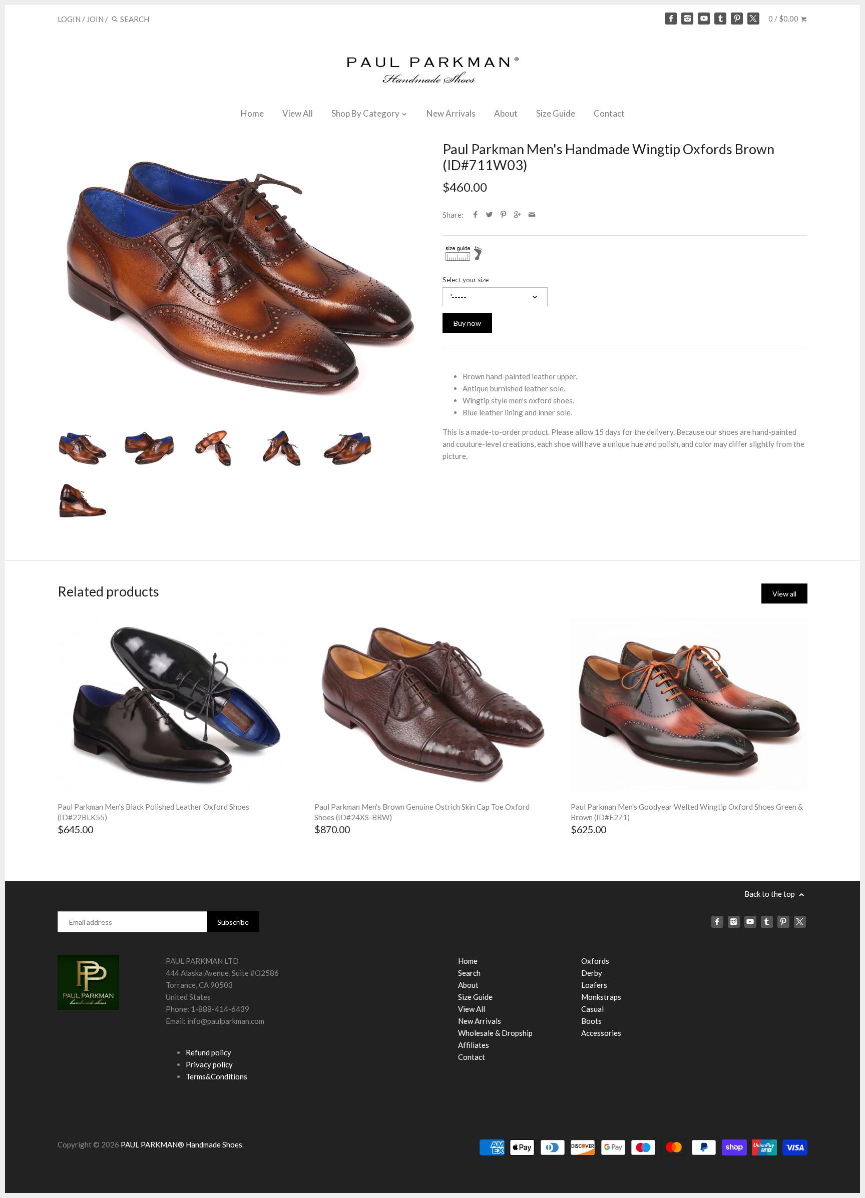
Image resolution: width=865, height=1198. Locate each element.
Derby (591, 972)
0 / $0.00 (784, 18)
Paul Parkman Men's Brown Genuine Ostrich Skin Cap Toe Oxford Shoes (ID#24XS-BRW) (422, 812)
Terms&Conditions (216, 1076)
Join (95, 19)
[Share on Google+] (517, 214)
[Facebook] (671, 19)
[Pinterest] (737, 19)
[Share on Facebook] (475, 214)
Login (69, 19)
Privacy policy (209, 1064)
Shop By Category (366, 113)
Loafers (594, 984)
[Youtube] (704, 19)
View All (297, 113)
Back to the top (770, 893)
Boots (591, 1020)
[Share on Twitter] (489, 214)
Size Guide (555, 113)
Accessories (601, 1032)
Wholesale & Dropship (495, 1032)
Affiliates (473, 1044)
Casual (592, 1008)
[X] (753, 19)
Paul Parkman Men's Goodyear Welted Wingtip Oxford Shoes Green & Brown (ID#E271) (687, 812)
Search (469, 972)
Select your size (466, 280)
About (506, 113)
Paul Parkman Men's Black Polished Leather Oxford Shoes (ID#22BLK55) (153, 812)
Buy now (467, 323)
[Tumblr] (720, 19)
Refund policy (208, 1052)
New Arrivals (451, 113)
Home (252, 113)
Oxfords (595, 960)
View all (784, 593)
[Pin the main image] (503, 214)
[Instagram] (687, 19)
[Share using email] (532, 214)
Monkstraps (601, 996)
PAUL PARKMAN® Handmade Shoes (181, 1144)
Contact (609, 113)
